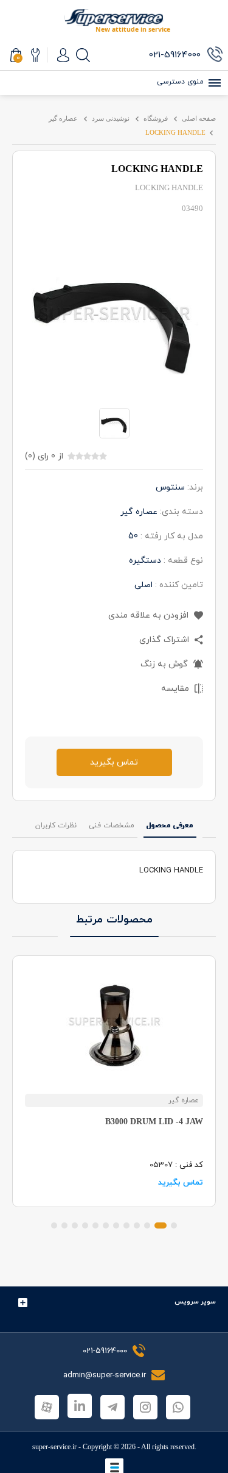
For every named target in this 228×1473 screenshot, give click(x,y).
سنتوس (170, 487)
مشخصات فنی (111, 825)
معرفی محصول (170, 825)
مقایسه (176, 688)
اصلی (143, 585)
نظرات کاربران (56, 825)
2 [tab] (160, 1225)
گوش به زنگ (165, 664)
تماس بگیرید (114, 762)
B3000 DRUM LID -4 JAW (154, 1121)
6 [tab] (116, 1225)
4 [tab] (137, 1225)
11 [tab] (64, 1225)
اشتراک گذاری (165, 640)
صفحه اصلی (199, 118)
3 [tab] (147, 1225)
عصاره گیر (63, 118)
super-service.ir (54, 1447)
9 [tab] (85, 1225)
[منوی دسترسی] (213, 83)
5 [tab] (126, 1225)
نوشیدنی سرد (111, 118)
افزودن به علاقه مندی (149, 615)
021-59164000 (105, 1351)
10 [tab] (75, 1225)
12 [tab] (54, 1225)
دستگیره (145, 560)
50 (133, 536)
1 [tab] (174, 1225)
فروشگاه (155, 118)
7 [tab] (106, 1225)
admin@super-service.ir (105, 1375)
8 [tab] (95, 1225)
